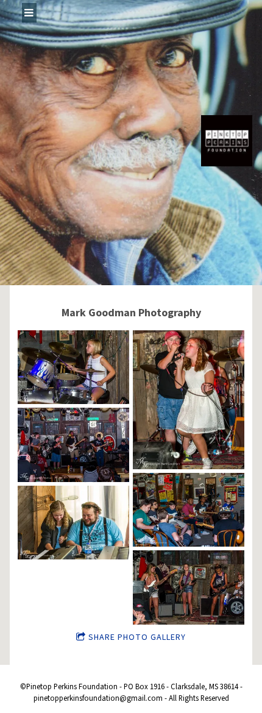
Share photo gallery (137, 637)
